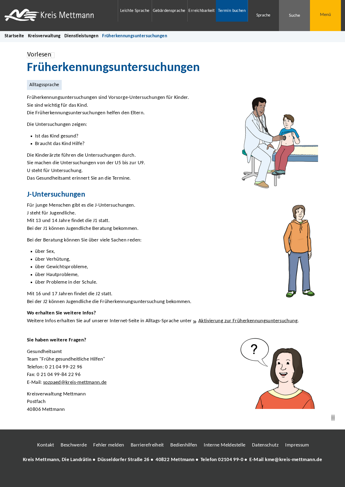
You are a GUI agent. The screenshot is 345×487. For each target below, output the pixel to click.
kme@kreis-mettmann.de (293, 459)
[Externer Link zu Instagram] (147, 476)
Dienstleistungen (81, 36)
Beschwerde (74, 445)
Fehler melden (108, 445)
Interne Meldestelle (224, 445)
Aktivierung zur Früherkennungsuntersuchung (248, 321)
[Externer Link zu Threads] (159, 476)
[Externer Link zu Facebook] (135, 476)
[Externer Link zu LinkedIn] (172, 476)
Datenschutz (265, 445)
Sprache (263, 15)
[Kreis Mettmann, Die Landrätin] (172, 460)
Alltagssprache (44, 85)
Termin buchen (232, 11)
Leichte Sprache (135, 11)
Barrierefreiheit (147, 445)
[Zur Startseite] (57, 15)
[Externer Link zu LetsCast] (208, 476)
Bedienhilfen (183, 445)
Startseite (14, 36)
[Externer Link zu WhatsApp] (196, 476)
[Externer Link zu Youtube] (184, 476)
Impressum (297, 445)
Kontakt (45, 445)
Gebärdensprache (169, 11)
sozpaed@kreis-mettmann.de (75, 382)
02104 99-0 (230, 459)
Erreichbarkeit (201, 11)
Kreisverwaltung (44, 36)
